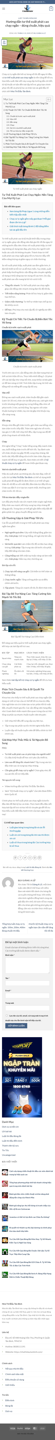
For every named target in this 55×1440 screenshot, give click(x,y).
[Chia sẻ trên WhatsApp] (15, 858)
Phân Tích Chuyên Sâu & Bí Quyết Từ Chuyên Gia (26, 144)
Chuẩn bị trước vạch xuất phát (22, 116)
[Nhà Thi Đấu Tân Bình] (27, 8)
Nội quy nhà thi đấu (14, 1368)
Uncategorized (8, 1155)
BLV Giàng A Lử (40, 33)
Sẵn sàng (13, 122)
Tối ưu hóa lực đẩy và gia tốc (21, 131)
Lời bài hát (7, 1131)
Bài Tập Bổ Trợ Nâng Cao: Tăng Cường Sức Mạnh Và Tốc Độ (27, 139)
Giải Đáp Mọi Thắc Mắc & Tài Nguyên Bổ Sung (25, 147)
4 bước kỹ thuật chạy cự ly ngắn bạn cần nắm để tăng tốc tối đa (41, 927)
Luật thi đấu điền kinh (12, 1140)
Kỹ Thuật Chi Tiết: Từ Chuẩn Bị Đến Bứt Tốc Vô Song (26, 111)
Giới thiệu (10, 1385)
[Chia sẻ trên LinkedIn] (39, 858)
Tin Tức (5, 1150)
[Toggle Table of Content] (47, 99)
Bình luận (10, 955)
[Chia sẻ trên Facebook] (20, 858)
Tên (7, 978)
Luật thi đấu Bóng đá (27, 18)
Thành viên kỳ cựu (10, 1145)
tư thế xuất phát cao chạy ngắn (19, 77)
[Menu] (3, 8)
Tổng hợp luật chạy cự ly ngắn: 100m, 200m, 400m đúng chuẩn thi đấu (13, 927)
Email (8, 990)
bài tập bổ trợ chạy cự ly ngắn (25, 680)
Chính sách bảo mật (14, 1374)
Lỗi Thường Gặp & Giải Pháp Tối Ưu (21, 134)
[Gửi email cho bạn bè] (30, 858)
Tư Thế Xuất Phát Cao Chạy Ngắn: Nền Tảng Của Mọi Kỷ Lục (26, 105)
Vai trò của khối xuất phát (20, 128)
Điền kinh (9, 1400)
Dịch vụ (8, 1411)
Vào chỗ (13, 119)
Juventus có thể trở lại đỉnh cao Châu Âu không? (29, 1217)
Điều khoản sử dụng (14, 1379)
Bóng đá (9, 1405)
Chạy (12, 125)
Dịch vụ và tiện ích (10, 1126)
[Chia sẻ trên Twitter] (25, 858)
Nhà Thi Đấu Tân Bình (20, 91)
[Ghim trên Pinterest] (35, 858)
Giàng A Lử (37, 884)
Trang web (9, 1003)
